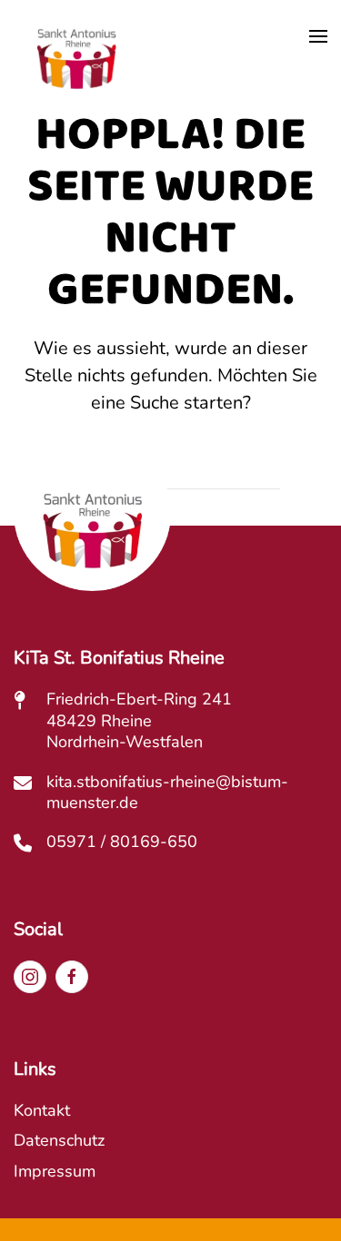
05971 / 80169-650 (121, 841)
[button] (318, 36)
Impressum (54, 1171)
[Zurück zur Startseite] (76, 62)
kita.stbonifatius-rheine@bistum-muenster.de (167, 792)
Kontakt (42, 1110)
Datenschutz (59, 1140)
